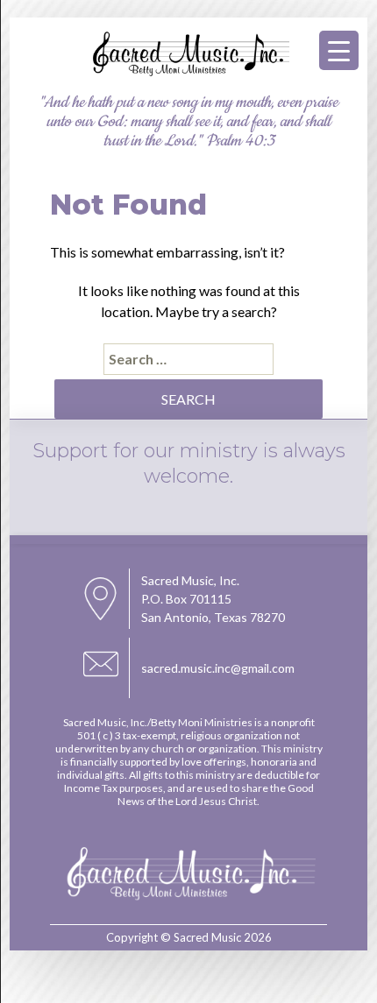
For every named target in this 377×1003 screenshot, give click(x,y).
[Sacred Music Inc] (188, 73)
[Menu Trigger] (339, 50)
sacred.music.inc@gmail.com (218, 667)
